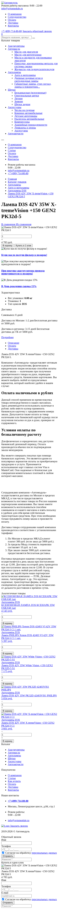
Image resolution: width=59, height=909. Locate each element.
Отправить (8, 856)
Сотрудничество (17, 17)
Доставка (13, 22)
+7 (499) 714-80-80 (11, 31)
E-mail (4, 892)
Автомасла (14, 49)
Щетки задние (22, 104)
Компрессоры (22, 121)
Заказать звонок (19, 826)
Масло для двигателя (26, 51)
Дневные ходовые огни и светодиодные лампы (28, 79)
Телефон (6, 846)
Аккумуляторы (16, 46)
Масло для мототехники (27, 54)
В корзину (7, 245)
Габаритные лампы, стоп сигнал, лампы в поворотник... (32, 85)
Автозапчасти (15, 133)
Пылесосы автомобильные (29, 119)
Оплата (12, 19)
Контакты (13, 25)
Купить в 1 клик (23, 245)
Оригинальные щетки (26, 95)
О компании (15, 14)
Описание (13, 342)
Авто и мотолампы (25, 75)
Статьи (12, 150)
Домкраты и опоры (25, 127)
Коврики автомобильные (28, 113)
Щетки (12, 89)
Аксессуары (14, 107)
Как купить (14, 781)
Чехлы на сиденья (24, 110)
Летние (18, 98)
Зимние (18, 101)
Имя (3, 839)
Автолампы (14, 72)
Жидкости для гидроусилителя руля (34, 69)
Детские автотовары (25, 116)
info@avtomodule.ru (12, 8)
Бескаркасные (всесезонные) (30, 92)
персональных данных (44, 852)
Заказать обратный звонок (37, 31)
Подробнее (7, 337)
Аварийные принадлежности (30, 124)
